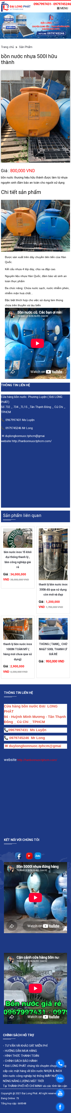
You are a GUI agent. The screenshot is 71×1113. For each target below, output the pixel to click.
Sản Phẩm (25, 47)
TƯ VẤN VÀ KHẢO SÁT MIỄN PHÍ (26, 1045)
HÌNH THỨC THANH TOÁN (21, 1056)
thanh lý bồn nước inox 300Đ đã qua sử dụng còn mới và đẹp (53, 587)
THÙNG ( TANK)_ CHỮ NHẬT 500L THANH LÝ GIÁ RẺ (53, 646)
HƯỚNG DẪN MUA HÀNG (20, 1051)
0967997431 (18, 730)
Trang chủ (7, 47)
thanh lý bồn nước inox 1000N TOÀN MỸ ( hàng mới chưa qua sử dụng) (17, 646)
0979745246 (20, 738)
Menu (64, 8)
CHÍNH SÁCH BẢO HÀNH (21, 1061)
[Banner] (35, 25)
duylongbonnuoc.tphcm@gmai (34, 746)
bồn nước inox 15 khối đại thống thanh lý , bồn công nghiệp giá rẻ (18, 554)
